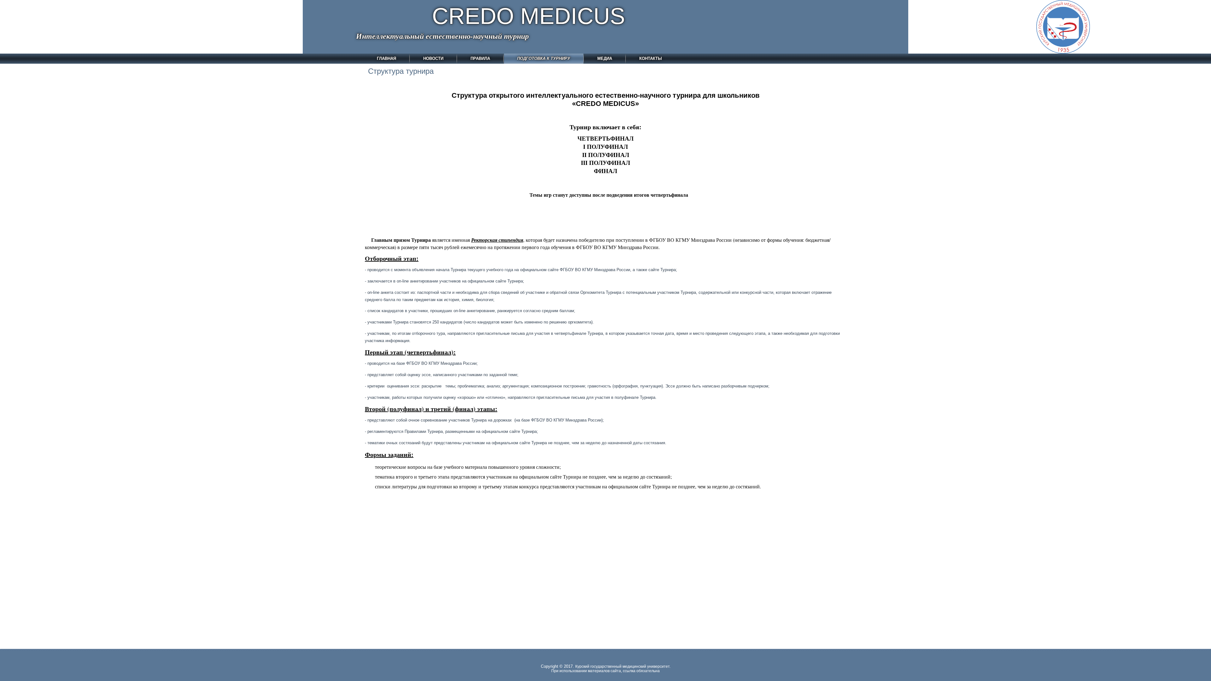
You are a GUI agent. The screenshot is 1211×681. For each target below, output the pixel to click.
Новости (433, 58)
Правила (480, 58)
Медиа (604, 58)
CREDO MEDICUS (528, 16)
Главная (386, 58)
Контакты (650, 58)
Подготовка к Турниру (543, 58)
